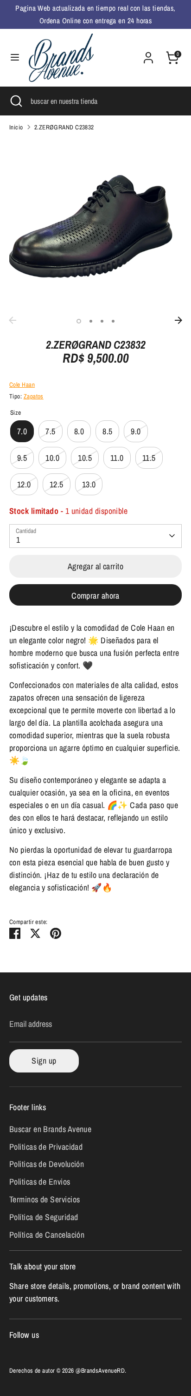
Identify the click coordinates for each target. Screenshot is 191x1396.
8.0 (79, 431)
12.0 (24, 484)
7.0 (22, 431)
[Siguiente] (178, 320)
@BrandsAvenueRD (100, 1370)
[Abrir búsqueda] (15, 101)
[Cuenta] (148, 55)
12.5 (57, 484)
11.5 (149, 458)
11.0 (117, 458)
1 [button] (78, 321)
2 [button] (90, 321)
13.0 (89, 484)
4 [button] (113, 321)
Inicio (16, 127)
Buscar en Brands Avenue (50, 1129)
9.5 (22, 458)
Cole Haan (22, 384)
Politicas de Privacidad (46, 1147)
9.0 (135, 431)
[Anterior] (12, 320)
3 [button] (102, 321)
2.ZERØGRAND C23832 (64, 127)
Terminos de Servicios (44, 1199)
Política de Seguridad (43, 1217)
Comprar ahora (95, 595)
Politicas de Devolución (46, 1164)
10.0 (52, 458)
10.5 (85, 458)
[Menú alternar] (15, 57)
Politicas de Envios (39, 1181)
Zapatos (34, 396)
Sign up (44, 1060)
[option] (95, 225)
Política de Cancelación (46, 1235)
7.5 (50, 431)
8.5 (107, 431)
